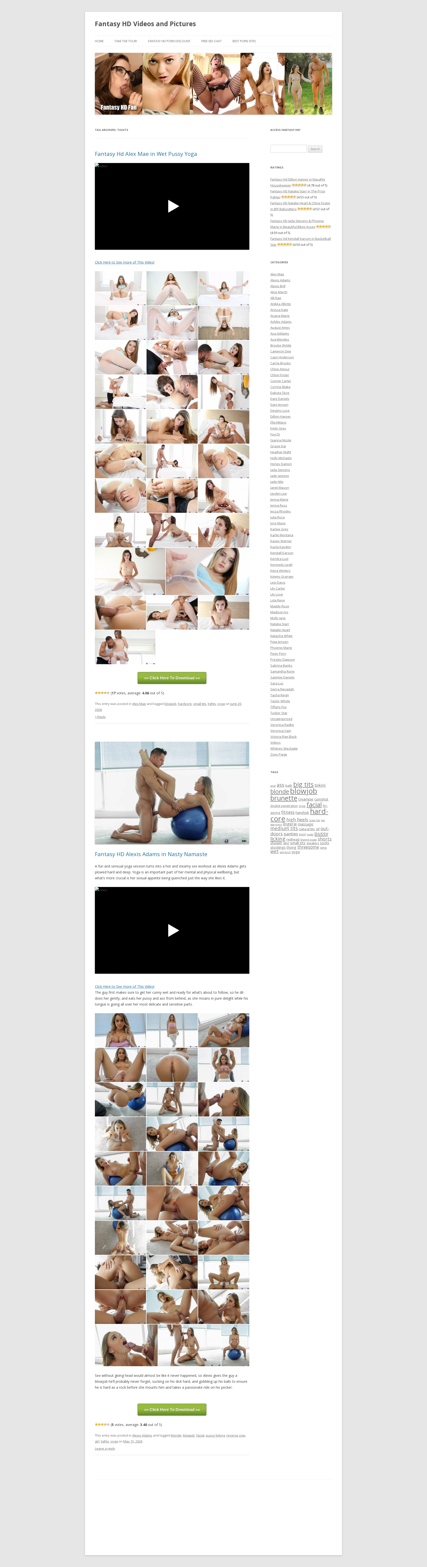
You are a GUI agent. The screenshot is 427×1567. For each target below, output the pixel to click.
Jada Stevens (280, 470)
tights (212, 703)
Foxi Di (275, 434)
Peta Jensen (279, 641)
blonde (176, 1435)
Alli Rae (275, 298)
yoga (221, 703)
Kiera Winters (280, 570)
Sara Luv (276, 683)
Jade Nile (276, 481)
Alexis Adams (142, 1435)
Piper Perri (278, 653)
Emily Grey (278, 428)
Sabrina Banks (281, 665)
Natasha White (281, 636)
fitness (288, 812)
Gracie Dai (278, 446)
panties (291, 834)
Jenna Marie (279, 499)
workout (285, 852)
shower (276, 843)
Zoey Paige (278, 754)
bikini (320, 785)
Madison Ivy (279, 612)
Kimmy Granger (282, 576)
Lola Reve (277, 600)
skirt (286, 843)
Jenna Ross (278, 505)
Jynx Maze (278, 523)
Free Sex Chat (211, 41)
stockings (278, 847)
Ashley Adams (281, 321)
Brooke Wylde (280, 345)
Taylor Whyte (280, 701)
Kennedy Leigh (281, 564)
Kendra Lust (279, 559)
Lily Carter (277, 588)
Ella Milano (278, 422)
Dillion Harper (280, 416)
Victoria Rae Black (283, 736)
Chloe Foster (279, 375)
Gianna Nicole (280, 440)
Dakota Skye (279, 393)
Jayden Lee (278, 493)
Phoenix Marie (281, 647)
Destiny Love (280, 410)
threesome (308, 847)
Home (99, 41)
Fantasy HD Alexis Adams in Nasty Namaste (151, 854)
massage (305, 824)
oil (318, 828)
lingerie (290, 824)
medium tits (284, 828)
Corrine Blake (280, 387)
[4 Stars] (105, 692)
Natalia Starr (279, 624)
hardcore (185, 703)
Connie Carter (280, 381)
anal (273, 785)
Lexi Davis (277, 582)
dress (302, 806)
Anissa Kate (279, 310)
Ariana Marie (280, 315)
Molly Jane (278, 618)
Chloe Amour (280, 369)
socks (324, 843)
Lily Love (276, 594)
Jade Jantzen (279, 476)
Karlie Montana (281, 535)
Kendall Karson (281, 553)
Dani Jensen (279, 404)
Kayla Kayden (280, 547)
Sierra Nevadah (282, 689)
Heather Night (280, 452)
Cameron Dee (280, 351)
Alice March (278, 292)
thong (291, 847)
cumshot (321, 799)
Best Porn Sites (244, 41)
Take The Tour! (125, 41)
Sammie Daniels (282, 677)
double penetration (284, 806)
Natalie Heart (280, 630)
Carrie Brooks (280, 363)
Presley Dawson (282, 659)
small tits (199, 703)
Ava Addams (279, 333)
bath (288, 785)
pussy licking (215, 1435)
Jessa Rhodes (280, 511)
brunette (283, 798)
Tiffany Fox (278, 707)
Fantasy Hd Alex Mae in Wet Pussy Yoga (146, 153)
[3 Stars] (102, 692)
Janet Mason (279, 487)
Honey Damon (281, 464)
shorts (325, 839)
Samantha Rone (282, 671)
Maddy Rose (279, 606)
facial (200, 1435)
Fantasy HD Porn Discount (169, 41)
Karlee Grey (279, 529)
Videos (275, 742)
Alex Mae (139, 703)
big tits (303, 784)
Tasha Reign (279, 695)
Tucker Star (278, 713)
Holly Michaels (281, 458)
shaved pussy (308, 839)
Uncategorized (281, 719)
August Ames (280, 327)
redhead (292, 839)
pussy (310, 834)
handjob (302, 812)
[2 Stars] (99, 692)
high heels (297, 820)
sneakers (312, 843)
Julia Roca (277, 517)
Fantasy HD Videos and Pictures (145, 23)
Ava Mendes (279, 339)
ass (280, 785)
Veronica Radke (282, 724)
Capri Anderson (282, 357)
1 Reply (100, 717)
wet (274, 851)
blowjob (170, 703)
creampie (305, 799)
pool (302, 834)
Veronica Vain (280, 730)
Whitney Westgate (284, 748)
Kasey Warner (281, 541)
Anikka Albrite (280, 304)
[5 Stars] (108, 692)
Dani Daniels (279, 398)
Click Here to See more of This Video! (124, 262)
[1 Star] (96, 692)
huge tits (314, 820)
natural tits (307, 829)
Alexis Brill (277, 286)
